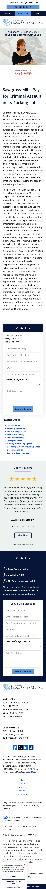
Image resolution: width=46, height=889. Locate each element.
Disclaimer (23, 784)
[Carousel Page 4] (28, 526)
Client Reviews (23, 467)
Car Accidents (13, 425)
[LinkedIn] (25, 747)
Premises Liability (15, 434)
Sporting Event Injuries (18, 453)
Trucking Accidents (16, 428)
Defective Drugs (15, 450)
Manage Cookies (12, 820)
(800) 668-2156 (20, 709)
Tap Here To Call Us (23, 7)
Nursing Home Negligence (19, 443)
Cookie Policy (36, 817)
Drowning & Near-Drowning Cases (23, 446)
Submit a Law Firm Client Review (23, 545)
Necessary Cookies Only (13, 882)
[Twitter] (20, 747)
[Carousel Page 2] (17, 526)
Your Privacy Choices (18, 817)
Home (7, 13)
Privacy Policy (23, 787)
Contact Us (23, 13)
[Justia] (31, 747)
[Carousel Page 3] (23, 526)
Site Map (23, 791)
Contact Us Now (23, 409)
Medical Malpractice (16, 431)
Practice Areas (11, 419)
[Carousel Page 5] (33, 526)
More (38, 13)
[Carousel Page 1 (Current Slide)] (12, 526)
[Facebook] (15, 747)
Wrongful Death (14, 440)
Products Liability (15, 437)
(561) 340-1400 (20, 737)
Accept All (13, 876)
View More (23, 535)
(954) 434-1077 (17, 712)
